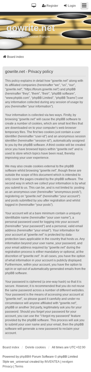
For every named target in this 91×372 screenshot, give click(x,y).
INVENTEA (52, 361)
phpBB (24, 356)
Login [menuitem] (72, 6)
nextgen (67, 361)
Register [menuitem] (52, 6)
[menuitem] (8, 366)
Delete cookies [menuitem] (35, 347)
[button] (34, 6)
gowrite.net (30, 28)
